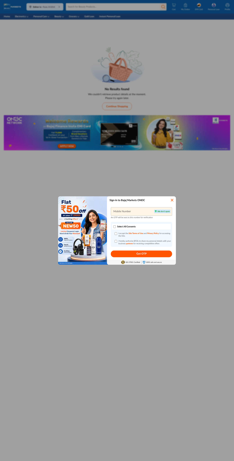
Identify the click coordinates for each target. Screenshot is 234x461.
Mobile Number (122, 211)
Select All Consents (126, 227)
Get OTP (141, 253)
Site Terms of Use (136, 233)
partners (129, 243)
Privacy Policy (153, 233)
